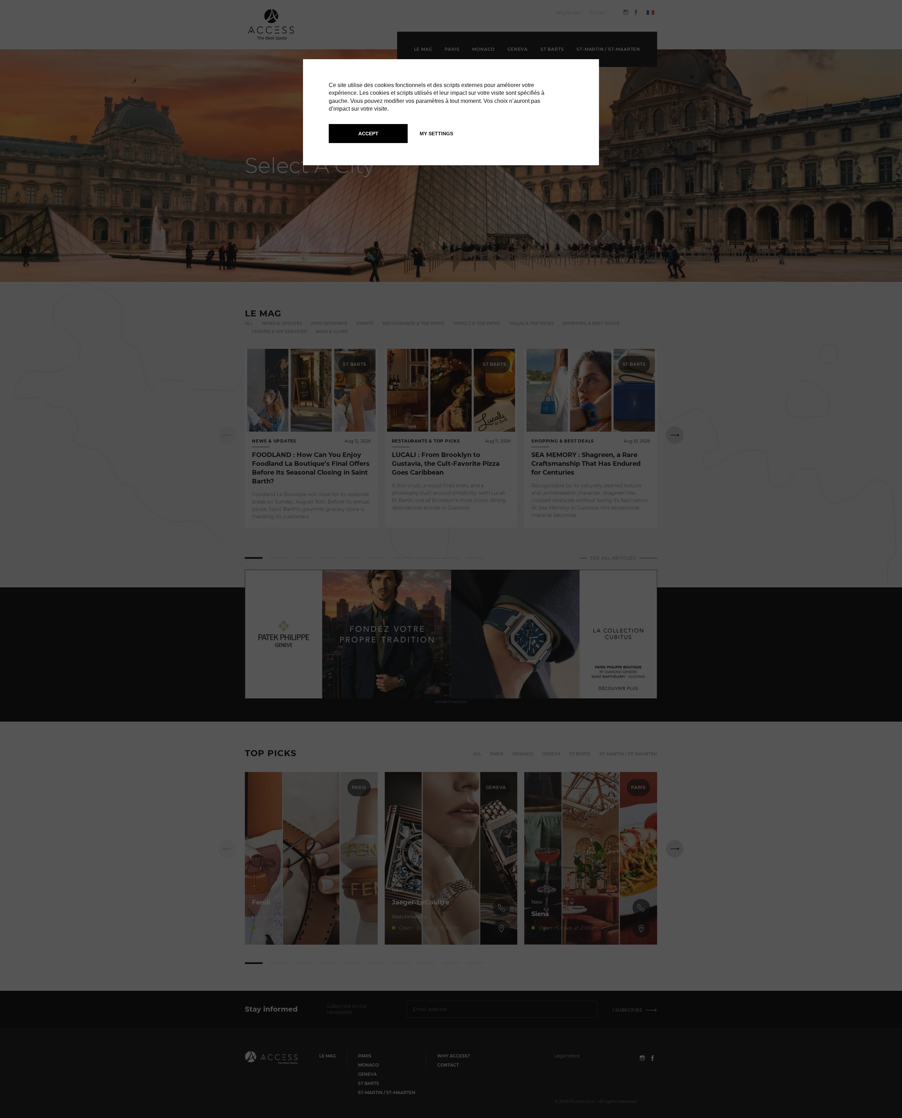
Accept (368, 133)
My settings (436, 133)
